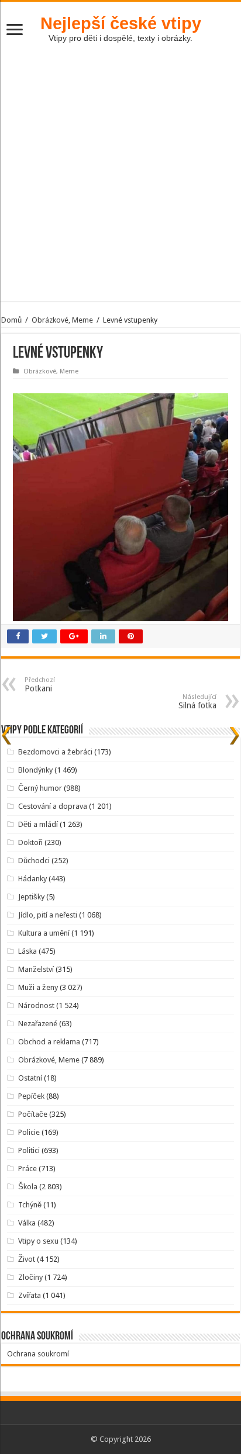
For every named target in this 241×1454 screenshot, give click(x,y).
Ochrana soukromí (38, 1353)
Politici (29, 1150)
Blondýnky (35, 770)
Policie (29, 1132)
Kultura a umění (44, 933)
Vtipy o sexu (38, 1241)
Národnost (36, 1005)
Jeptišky (31, 896)
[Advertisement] (120, 180)
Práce (27, 1168)
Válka (27, 1222)
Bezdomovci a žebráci (55, 751)
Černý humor (40, 788)
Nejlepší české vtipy (120, 23)
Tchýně (30, 1204)
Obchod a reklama (49, 1041)
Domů (11, 320)
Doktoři (30, 842)
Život (26, 1259)
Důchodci (34, 860)
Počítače (32, 1114)
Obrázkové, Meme (62, 320)
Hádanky (32, 878)
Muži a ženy (38, 987)
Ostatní (30, 1078)
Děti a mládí (38, 824)
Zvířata (29, 1295)
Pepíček (31, 1096)
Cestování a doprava (52, 806)
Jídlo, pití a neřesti (47, 915)
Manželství (36, 969)
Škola (27, 1186)
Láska (27, 951)
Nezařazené (37, 1023)
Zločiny (30, 1277)
